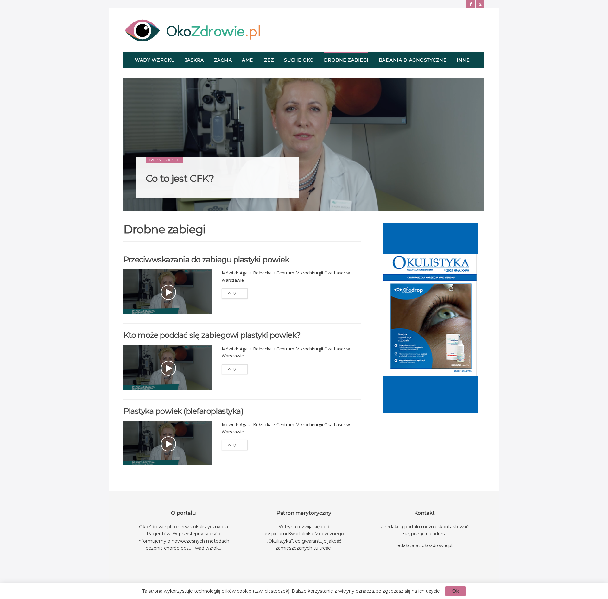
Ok (455, 591)
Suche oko (299, 60)
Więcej (238, 291)
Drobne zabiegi (346, 60)
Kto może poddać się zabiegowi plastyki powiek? (212, 335)
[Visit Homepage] (192, 30)
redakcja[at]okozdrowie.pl (424, 545)
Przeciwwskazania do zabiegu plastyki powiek (206, 259)
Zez (269, 60)
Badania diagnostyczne (413, 60)
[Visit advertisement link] (429, 318)
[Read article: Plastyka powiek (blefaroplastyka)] (168, 443)
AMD (248, 60)
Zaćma (223, 60)
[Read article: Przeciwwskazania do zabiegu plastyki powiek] (168, 291)
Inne (463, 60)
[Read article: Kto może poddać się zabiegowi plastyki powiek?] (168, 367)
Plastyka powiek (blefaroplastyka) (183, 411)
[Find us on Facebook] (470, 4)
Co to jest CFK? (180, 178)
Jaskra (194, 60)
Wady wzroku (155, 60)
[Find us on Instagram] (480, 4)
